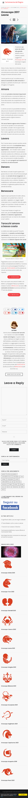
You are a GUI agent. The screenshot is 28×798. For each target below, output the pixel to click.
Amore (3, 474)
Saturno (21, 484)
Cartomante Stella (6, 476)
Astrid (8, 7)
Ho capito (23, 794)
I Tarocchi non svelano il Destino (10, 527)
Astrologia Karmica (12, 474)
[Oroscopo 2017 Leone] (14, 34)
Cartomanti (16, 476)
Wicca (3, 489)
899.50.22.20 (15, 286)
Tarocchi (8, 487)
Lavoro (17, 479)
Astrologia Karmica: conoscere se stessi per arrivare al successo (13, 536)
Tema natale (15, 487)
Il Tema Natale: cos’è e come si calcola (12, 523)
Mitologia (18, 481)
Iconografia (10, 479)
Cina (22, 476)
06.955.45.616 (21, 364)
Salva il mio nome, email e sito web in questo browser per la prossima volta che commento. (14, 443)
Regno (15, 484)
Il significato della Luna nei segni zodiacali (13, 519)
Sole (3, 487)
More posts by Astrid (14, 374)
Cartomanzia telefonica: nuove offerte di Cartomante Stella (13, 531)
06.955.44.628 (11, 268)
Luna (12, 481)
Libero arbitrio (5, 481)
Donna (3, 479)
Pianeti (10, 484)
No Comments (4, 8)
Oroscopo (4, 484)
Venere (22, 487)
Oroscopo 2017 (20, 60)
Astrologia (23, 7)
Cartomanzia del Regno (14, 2)
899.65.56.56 (18, 366)
